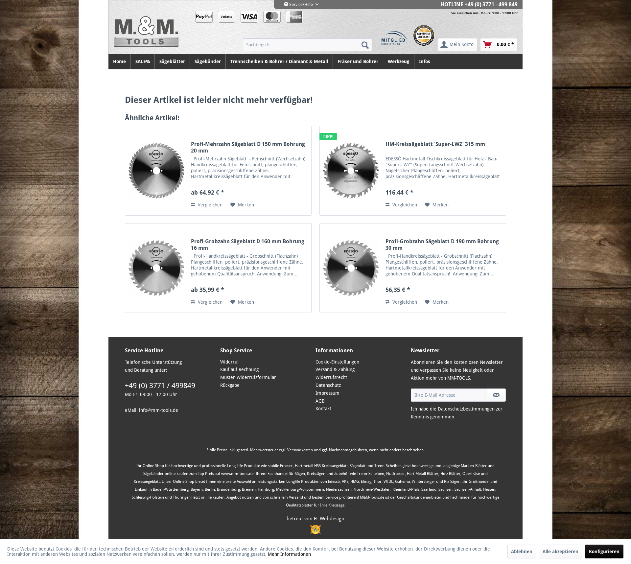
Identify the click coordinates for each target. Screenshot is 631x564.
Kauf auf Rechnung (239, 369)
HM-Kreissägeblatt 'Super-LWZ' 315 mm (435, 144)
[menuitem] (307, 44)
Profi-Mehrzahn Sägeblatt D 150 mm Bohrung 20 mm (248, 147)
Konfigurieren (604, 551)
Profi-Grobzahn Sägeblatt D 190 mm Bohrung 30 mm (442, 244)
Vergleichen (209, 204)
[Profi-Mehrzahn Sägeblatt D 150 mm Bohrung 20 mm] (156, 171)
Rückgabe (230, 385)
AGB (320, 401)
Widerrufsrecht (331, 377)
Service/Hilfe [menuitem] (301, 4)
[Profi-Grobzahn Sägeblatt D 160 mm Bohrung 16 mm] (156, 268)
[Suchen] (365, 44)
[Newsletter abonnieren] (496, 395)
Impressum (327, 393)
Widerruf (229, 361)
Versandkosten (300, 450)
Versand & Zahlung (335, 369)
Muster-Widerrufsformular (248, 377)
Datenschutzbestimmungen (466, 408)
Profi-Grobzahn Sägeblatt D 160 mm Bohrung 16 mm (247, 244)
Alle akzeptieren (560, 551)
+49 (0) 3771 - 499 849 (491, 4)
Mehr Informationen (289, 554)
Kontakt (323, 408)
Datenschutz (328, 385)
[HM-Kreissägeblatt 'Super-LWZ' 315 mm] (351, 171)
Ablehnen (521, 551)
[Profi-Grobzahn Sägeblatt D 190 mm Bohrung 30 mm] (351, 268)
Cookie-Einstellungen (337, 361)
